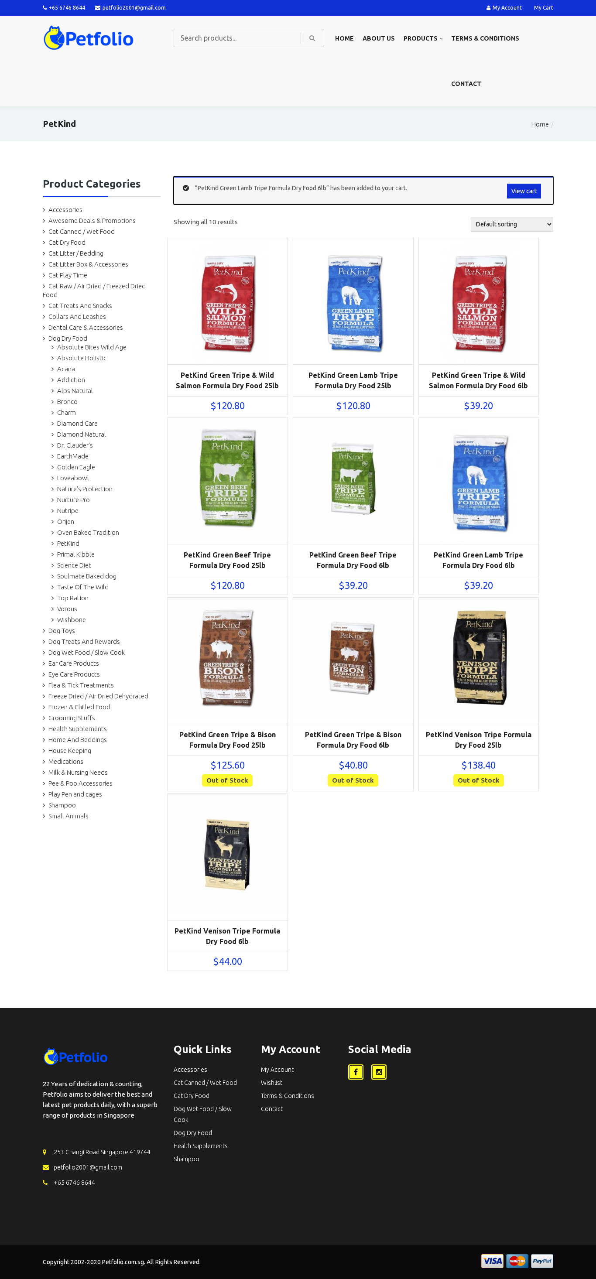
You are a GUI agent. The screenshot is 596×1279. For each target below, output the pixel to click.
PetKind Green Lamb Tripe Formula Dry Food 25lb (353, 380)
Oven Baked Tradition (88, 532)
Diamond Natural (81, 434)
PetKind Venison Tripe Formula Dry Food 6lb (227, 936)
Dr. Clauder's (75, 445)
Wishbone (71, 619)
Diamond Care (77, 423)
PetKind (68, 543)
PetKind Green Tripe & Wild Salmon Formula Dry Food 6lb (478, 380)
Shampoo (62, 805)
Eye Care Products (74, 674)
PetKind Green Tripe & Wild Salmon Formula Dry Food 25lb (227, 380)
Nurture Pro (73, 499)
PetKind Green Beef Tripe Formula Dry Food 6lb (353, 560)
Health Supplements (77, 728)
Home (344, 38)
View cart (524, 191)
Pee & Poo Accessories (80, 783)
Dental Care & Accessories (85, 327)
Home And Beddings (77, 739)
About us (379, 38)
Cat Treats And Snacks (80, 305)
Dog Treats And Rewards (84, 641)
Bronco (67, 401)
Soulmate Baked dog (86, 576)
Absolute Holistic (81, 358)
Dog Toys (61, 630)
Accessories (65, 209)
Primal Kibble (76, 554)
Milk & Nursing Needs (78, 772)
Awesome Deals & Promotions (92, 220)
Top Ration (73, 598)
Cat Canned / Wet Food (81, 231)
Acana (66, 369)
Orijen (65, 521)
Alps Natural (75, 390)
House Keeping (69, 750)
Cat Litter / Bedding (75, 253)
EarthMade (73, 456)
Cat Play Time (67, 275)
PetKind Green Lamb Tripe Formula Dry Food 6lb (478, 560)
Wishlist (271, 1082)
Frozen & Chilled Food (79, 707)
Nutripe (68, 510)
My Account (507, 7)
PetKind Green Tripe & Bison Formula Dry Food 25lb (227, 740)
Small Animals (68, 816)
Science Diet (74, 565)
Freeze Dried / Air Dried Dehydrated (98, 696)
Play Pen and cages (75, 794)
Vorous (67, 608)
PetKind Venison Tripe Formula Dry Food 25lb (478, 740)
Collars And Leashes (77, 316)
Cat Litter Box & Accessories (88, 264)
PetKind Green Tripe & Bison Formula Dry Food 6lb (353, 740)
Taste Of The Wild (83, 587)
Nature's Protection (85, 488)
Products (421, 38)
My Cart (543, 7)
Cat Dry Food (67, 242)
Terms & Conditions (485, 38)
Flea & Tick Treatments (81, 685)
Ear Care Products (73, 663)
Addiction (71, 379)
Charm (66, 412)
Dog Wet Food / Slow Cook (86, 652)
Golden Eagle (76, 467)
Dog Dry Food (67, 338)
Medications (65, 761)
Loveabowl (73, 478)
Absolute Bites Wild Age (92, 347)
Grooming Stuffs (71, 718)
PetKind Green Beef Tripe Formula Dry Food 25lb (227, 560)
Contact (466, 83)
